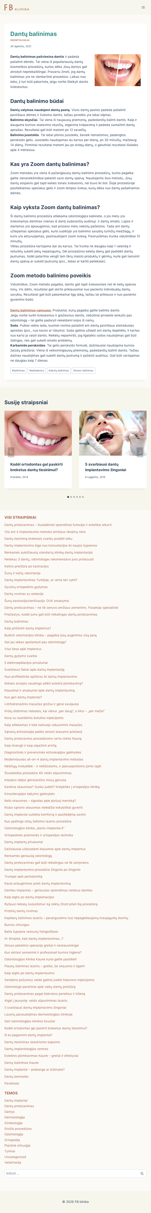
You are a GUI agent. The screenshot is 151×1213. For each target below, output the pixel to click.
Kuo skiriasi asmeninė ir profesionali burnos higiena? (43, 952)
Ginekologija (13, 1123)
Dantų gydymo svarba (20, 656)
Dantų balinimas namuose (30, 310)
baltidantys (36, 370)
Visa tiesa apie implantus (22, 649)
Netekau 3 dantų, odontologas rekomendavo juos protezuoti (49, 559)
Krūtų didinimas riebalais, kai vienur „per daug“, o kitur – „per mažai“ (54, 711)
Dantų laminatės (16, 1076)
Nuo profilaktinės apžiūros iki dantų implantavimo (40, 676)
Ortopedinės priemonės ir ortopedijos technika (38, 835)
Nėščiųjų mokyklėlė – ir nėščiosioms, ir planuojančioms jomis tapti (52, 766)
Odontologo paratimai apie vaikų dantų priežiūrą (40, 987)
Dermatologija (14, 1117)
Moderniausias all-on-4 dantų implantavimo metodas (43, 759)
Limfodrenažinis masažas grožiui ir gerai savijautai (41, 704)
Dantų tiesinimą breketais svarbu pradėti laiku (38, 538)
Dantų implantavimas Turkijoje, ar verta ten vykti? (40, 580)
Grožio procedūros (18, 1129)
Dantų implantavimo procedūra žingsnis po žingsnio (42, 869)
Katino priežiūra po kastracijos (26, 566)
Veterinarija (12, 1162)
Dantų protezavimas (19, 1106)
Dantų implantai (16, 1100)
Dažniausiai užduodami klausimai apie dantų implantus (45, 849)
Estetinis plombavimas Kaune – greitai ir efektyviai (41, 1056)
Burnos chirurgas (16, 925)
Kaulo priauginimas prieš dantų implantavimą (37, 883)
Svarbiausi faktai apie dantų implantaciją (34, 669)
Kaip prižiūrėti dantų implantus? (27, 628)
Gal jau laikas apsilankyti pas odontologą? (35, 642)
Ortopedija (12, 1140)
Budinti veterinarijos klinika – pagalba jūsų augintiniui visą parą (50, 635)
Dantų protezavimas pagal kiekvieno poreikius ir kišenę (44, 994)
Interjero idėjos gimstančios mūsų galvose (35, 780)
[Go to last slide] (11, 452)
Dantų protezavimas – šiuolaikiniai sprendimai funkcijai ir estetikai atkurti (58, 525)
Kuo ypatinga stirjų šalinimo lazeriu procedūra (37, 821)
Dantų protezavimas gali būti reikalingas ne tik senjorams (46, 862)
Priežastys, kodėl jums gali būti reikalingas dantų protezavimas (50, 614)
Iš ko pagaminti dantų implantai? (28, 1035)
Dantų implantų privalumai (23, 842)
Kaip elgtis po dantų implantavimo (29, 973)
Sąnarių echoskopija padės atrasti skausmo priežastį (43, 732)
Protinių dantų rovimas (21, 911)
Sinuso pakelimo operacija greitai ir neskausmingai (41, 945)
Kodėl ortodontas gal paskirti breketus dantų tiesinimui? (45, 1028)
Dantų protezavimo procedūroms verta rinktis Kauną (43, 738)
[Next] (140, 452)
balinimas (18, 370)
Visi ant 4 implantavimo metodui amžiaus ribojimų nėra (45, 532)
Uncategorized (15, 1157)
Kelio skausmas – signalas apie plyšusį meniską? (40, 801)
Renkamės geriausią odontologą (28, 856)
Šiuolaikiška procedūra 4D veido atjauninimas (38, 773)
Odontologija (19, 40)
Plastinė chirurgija (17, 1145)
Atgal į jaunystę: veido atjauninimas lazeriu (35, 1000)
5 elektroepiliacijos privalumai (26, 663)
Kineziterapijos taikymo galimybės (29, 794)
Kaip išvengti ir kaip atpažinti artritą (30, 745)
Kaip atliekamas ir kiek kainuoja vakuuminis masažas (43, 725)
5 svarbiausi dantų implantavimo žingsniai (35, 1007)
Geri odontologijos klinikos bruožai (29, 1021)
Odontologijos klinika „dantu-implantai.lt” (34, 828)
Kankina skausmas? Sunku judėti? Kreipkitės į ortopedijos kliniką (52, 787)
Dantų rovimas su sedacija (23, 594)
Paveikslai (11, 1083)
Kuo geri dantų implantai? (23, 697)
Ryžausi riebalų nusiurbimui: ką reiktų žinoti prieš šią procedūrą (51, 904)
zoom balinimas (83, 370)
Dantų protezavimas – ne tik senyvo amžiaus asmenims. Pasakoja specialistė (61, 607)
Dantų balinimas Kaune (21, 1063)
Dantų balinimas (16, 621)
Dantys (9, 1112)
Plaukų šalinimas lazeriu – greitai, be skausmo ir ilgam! (44, 966)
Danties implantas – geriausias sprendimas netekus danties (48, 890)
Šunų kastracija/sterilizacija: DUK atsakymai (36, 601)
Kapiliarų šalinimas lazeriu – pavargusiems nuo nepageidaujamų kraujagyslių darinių (66, 918)
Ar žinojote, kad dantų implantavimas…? (33, 938)
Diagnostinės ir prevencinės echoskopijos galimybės (42, 752)
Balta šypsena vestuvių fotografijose (31, 931)
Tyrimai (9, 1151)
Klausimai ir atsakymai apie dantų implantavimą (39, 690)
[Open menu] (143, 7)
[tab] (68, 497)
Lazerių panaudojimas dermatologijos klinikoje (38, 1014)
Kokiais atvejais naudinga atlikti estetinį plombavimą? (43, 683)
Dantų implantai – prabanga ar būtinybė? (34, 1069)
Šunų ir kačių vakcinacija (22, 573)
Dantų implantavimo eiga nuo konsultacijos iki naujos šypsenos (50, 545)
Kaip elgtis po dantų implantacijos (29, 897)
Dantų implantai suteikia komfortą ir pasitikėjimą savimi (45, 814)
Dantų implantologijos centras (26, 1049)
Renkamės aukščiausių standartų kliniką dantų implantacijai (48, 552)
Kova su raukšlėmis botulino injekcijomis (34, 718)
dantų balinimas (59, 370)
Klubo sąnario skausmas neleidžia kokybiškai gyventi (43, 807)
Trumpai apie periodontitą (23, 876)
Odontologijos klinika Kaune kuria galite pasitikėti (40, 959)
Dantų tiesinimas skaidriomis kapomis (32, 1042)
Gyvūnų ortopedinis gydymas (26, 587)
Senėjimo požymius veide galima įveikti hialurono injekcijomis (49, 980)
